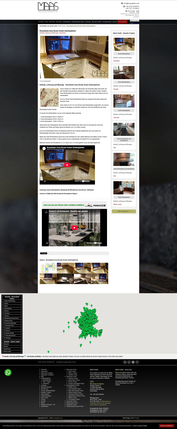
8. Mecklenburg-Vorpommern (11, 318)
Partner (43, 399)
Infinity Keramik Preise (74, 392)
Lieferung (44, 385)
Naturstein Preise (71, 369)
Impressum (44, 371)
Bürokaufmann (47, 380)
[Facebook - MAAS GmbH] (125, 363)
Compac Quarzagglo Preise (76, 383)
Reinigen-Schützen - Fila (48, 404)
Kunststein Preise (71, 376)
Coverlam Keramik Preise (75, 394)
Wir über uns (44, 389)
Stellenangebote (122, 21)
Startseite (41, 21)
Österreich (6, 344)
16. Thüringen (7, 338)
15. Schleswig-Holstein (10, 335)
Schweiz (6, 346)
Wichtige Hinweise (46, 387)
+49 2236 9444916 (132, 6)
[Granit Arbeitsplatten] (49, 98)
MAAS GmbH (62, 26)
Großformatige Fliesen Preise (74, 406)
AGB (42, 376)
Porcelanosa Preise (74, 399)
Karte (104, 412)
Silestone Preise (73, 378)
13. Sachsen (7, 330)
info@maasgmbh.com (131, 3)
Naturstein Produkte (47, 373)
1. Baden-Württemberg (9, 301)
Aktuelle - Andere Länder (12, 342)
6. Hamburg (6, 313)
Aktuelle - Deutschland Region (12, 297)
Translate (135, 23)
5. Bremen (6, 311)
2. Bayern (6, 303)
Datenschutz (44, 406)
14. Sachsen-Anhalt (9, 333)
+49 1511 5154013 (132, 8)
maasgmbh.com (58, 418)
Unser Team (44, 397)
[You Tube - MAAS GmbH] (137, 363)
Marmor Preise (72, 373)
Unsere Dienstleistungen (48, 390)
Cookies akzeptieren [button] (166, 425)
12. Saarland (7, 328)
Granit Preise (72, 371)
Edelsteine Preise (71, 404)
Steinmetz (46, 383)
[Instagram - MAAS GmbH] (129, 363)
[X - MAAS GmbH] (133, 363)
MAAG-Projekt (135, 418)
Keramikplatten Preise (72, 385)
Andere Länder (7, 351)
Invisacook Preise (71, 401)
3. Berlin (6, 306)
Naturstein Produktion (47, 375)
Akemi (43, 403)
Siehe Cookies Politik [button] (140, 425)
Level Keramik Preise (74, 389)
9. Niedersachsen (8, 320)
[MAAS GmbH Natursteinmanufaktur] (48, 12)
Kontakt (115, 21)
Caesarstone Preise (74, 380)
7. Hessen (6, 316)
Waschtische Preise (72, 403)
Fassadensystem (107, 21)
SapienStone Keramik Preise (76, 396)
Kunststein (59, 21)
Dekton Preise (72, 397)
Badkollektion (67, 21)
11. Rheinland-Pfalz (9, 325)
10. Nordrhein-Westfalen (10, 323)
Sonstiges (88, 21)
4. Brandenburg (7, 308)
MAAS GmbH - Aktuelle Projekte (124, 33)
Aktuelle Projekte (96, 21)
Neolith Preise (72, 387)
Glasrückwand (45, 394)
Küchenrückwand (46, 396)
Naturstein (52, 21)
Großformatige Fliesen (78, 21)
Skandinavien (7, 349)
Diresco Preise (72, 382)
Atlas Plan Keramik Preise (75, 390)
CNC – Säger (47, 382)
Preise (46, 21)
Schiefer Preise (72, 375)
